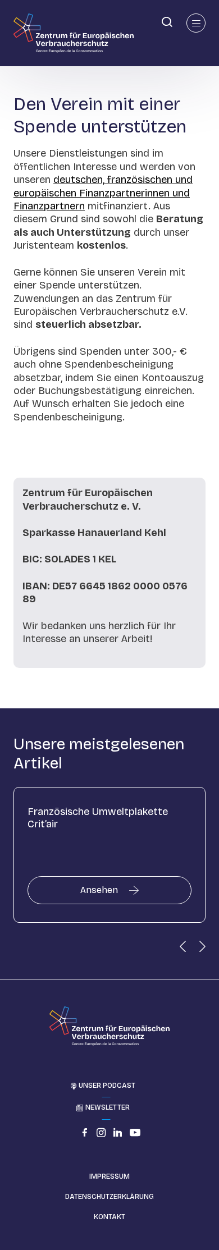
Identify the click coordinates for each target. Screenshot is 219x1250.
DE (8, 21)
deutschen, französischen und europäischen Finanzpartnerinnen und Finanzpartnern (103, 192)
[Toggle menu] (196, 23)
